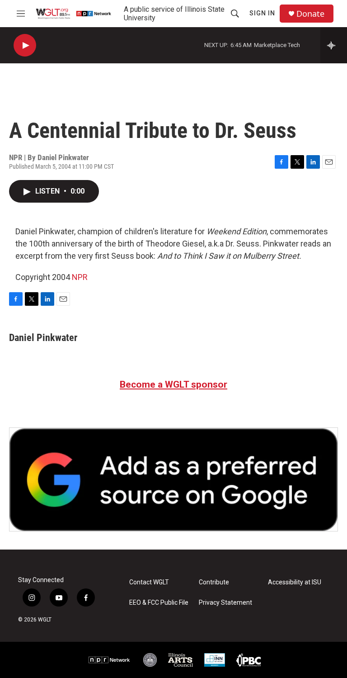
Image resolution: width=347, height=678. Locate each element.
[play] (25, 45)
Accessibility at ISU (294, 582)
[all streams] (333, 45)
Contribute (214, 582)
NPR (80, 277)
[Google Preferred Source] (173, 479)
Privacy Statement (225, 602)
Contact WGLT (149, 582)
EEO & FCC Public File (158, 602)
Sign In (262, 13)
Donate (310, 14)
